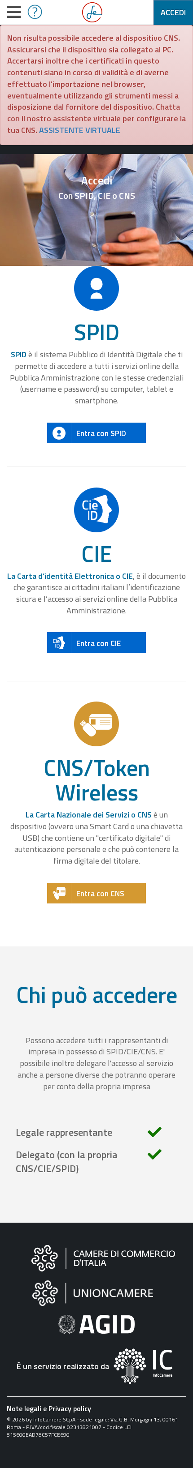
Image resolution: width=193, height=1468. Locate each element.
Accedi (173, 12)
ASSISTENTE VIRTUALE (79, 130)
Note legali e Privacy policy (49, 1408)
